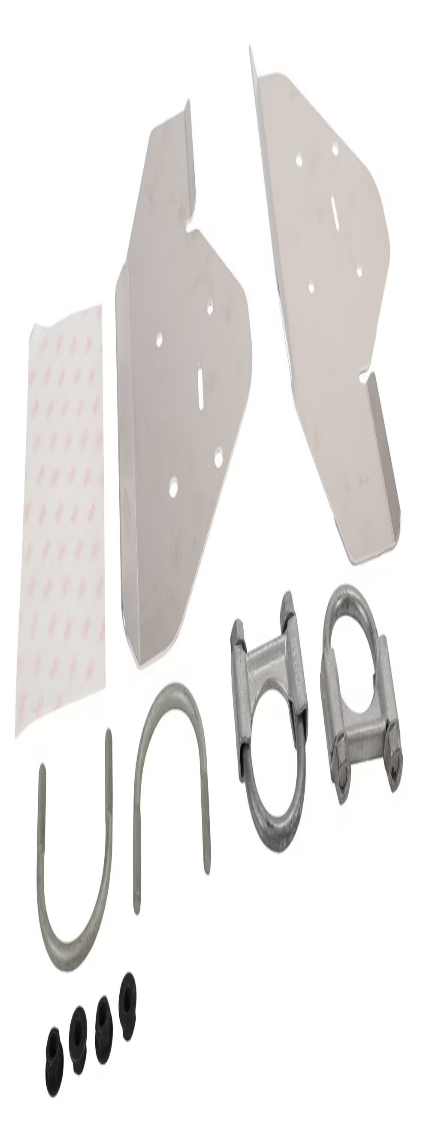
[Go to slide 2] (5, 470)
